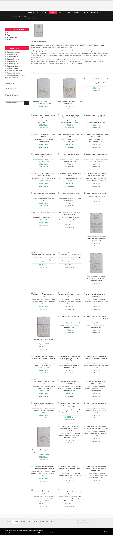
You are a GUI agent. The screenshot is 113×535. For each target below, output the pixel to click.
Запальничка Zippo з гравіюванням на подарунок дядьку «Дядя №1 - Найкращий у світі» (43, 388)
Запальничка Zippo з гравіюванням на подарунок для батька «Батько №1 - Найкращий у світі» (70, 365)
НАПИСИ (41, 521)
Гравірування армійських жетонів (13, 70)
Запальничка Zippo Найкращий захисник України (70, 179)
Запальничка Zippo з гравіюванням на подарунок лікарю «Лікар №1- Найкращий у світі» (43, 499)
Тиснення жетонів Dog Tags (12, 77)
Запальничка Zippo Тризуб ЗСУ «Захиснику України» (96, 84)
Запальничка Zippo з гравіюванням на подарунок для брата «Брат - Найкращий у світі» (70, 301)
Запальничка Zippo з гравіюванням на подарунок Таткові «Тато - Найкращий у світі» (44, 260)
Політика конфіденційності (10, 88)
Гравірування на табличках (12, 66)
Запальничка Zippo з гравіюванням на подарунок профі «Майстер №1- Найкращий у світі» (70, 499)
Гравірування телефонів (11, 72)
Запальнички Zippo (12, 37)
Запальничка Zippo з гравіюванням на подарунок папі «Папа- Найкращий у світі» (70, 260)
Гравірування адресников (11, 68)
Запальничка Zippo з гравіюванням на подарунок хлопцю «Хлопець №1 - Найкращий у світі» (70, 412)
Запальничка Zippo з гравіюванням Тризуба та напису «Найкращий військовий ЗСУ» (96, 238)
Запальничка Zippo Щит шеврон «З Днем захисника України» (70, 102)
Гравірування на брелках (11, 63)
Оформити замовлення (32, 18)
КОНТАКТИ (49, 521)
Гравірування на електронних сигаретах (15, 75)
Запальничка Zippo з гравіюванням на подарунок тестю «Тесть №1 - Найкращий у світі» (43, 365)
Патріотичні (69, 517)
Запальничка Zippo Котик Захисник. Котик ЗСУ (43, 218)
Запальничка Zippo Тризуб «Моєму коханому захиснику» (43, 160)
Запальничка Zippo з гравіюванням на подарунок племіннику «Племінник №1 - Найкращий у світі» (70, 388)
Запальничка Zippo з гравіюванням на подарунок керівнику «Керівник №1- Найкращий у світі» (43, 452)
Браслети (9, 34)
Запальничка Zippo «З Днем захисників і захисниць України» (96, 160)
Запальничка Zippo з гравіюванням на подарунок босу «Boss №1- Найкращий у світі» (96, 433)
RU (104, 531)
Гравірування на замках (11, 65)
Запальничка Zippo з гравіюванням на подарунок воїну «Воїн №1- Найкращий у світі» (70, 475)
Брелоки (9, 39)
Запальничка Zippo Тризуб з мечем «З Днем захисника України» (96, 140)
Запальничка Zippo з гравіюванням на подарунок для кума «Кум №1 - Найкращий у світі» (70, 325)
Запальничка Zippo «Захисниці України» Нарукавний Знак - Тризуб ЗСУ (96, 121)
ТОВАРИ (25, 517)
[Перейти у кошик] (8, 12)
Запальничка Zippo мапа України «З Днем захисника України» (43, 102)
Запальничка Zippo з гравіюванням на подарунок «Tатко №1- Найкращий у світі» (96, 410)
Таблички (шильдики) (12, 41)
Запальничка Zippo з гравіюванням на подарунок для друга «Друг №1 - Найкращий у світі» (43, 342)
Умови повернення (10, 86)
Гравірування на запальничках (13, 52)
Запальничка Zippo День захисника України (96, 197)
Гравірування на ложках (11, 54)
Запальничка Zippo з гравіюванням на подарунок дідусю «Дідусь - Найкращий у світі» (43, 301)
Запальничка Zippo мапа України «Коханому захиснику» (69, 160)
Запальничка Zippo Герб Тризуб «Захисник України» (43, 140)
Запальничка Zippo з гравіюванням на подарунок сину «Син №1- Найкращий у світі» (43, 473)
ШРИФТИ (34, 521)
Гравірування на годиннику (12, 59)
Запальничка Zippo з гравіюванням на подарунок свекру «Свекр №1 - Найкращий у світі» (96, 325)
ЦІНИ (28, 521)
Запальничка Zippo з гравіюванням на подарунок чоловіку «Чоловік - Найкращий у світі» (96, 278)
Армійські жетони (11, 32)
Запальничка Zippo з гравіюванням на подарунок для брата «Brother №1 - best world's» (96, 301)
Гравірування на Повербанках (12, 73)
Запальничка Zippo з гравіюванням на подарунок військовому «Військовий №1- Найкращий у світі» (96, 475)
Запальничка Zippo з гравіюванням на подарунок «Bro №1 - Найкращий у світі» (43, 410)
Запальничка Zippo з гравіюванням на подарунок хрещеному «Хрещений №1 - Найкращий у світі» (96, 388)
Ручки (8, 35)
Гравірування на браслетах (12, 61)
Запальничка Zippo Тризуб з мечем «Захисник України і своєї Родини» (96, 179)
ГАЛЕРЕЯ (22, 521)
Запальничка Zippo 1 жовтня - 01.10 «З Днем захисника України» (43, 179)
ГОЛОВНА (8, 521)
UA (107, 531)
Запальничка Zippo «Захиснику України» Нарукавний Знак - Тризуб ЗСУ (70, 121)
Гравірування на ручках (11, 58)
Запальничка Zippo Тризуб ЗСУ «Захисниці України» (43, 121)
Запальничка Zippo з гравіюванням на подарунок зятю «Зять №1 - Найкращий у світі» (96, 365)
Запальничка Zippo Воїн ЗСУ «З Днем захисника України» (70, 199)
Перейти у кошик (33, 16)
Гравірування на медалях (11, 56)
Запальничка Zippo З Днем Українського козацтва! (43, 199)
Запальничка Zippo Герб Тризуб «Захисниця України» (70, 140)
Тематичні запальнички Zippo (53, 517)
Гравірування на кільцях (11, 51)
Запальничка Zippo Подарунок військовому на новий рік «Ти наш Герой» (69, 220)
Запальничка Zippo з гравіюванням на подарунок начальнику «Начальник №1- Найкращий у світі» (69, 435)
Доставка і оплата (10, 83)
